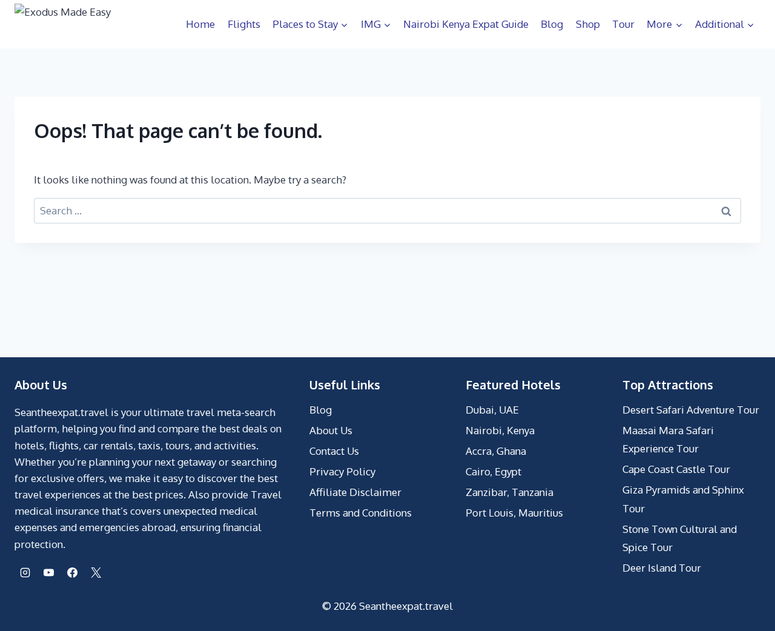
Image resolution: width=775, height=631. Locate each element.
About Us (330, 430)
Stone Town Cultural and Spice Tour (679, 538)
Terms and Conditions (360, 512)
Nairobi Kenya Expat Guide (466, 24)
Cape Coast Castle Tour (676, 469)
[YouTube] (48, 573)
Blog (552, 24)
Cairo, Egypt (493, 471)
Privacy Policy (342, 471)
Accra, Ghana (496, 450)
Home (200, 24)
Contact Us (334, 450)
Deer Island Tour (661, 567)
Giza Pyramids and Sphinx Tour (683, 499)
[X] (95, 573)
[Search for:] (387, 210)
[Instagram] (25, 573)
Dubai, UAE (492, 409)
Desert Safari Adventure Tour (690, 409)
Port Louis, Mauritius (514, 512)
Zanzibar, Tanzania (509, 492)
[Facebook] (72, 573)
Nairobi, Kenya (500, 430)
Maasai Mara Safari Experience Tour (668, 439)
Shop (588, 24)
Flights (244, 24)
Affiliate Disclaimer (355, 492)
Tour (623, 24)
